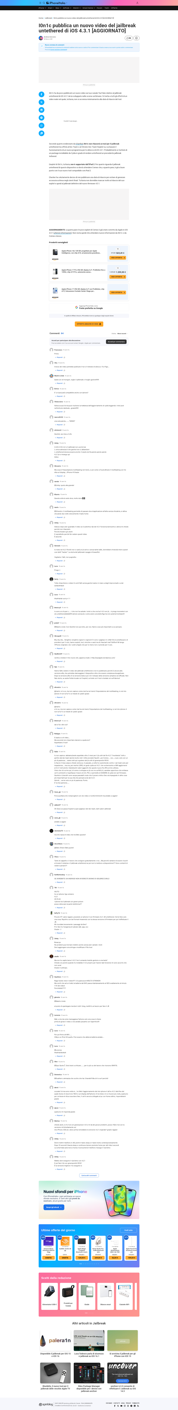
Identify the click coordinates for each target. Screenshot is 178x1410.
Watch (76, 8)
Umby (58, 485)
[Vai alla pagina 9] (96, 1263)
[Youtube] (121, 1406)
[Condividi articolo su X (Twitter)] (41, 102)
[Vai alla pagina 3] (85, 1263)
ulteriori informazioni (62, 233)
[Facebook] (114, 1406)
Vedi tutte (128, 1230)
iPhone (41, 8)
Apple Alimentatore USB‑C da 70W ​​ (115, 1250)
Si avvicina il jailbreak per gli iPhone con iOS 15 (123, 1354)
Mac (57, 8)
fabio (57, 848)
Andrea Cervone (50, 37)
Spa (57, 1066)
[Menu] (40, 3)
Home (41, 18)
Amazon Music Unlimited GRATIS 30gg (48, 1250)
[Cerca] (44, 3)
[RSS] (138, 1406)
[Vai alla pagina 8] (94, 1263)
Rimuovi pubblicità (89, 85)
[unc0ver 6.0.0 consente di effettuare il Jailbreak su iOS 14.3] (122, 1373)
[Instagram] (124, 1406)
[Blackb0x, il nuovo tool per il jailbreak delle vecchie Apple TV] (55, 1373)
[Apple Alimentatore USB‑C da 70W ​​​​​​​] (115, 1241)
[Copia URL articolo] (41, 133)
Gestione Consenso (84, 1405)
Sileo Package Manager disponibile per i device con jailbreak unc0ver (88, 1388)
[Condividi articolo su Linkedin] (41, 110)
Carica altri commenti (89, 1175)
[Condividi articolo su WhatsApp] (41, 125)
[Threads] (128, 1406)
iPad (50, 8)
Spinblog (66, 1403)
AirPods (66, 8)
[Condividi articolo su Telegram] (41, 118)
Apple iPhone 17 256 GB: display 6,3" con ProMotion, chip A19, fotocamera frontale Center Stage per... (83, 290)
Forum (99, 8)
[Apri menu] (67, 3)
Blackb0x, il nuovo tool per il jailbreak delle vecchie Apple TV (55, 1387)
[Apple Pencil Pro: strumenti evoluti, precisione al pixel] (131, 1241)
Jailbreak (48, 18)
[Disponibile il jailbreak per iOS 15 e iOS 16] (55, 1340)
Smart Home (88, 8)
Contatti (116, 1403)
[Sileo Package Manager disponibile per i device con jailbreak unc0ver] (89, 1373)
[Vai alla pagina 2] (83, 1263)
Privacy (128, 1403)
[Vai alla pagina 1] (80, 1263)
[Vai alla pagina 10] (98, 1263)
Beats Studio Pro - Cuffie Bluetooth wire (98, 1250)
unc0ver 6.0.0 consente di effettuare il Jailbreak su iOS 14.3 (122, 1388)
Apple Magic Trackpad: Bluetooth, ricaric (81, 1250)
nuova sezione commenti (58, 49)
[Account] (137, 3)
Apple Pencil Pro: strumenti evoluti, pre (131, 1250)
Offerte (114, 8)
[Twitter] (118, 1406)
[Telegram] (131, 1406)
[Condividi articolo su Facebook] (41, 94)
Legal (123, 1403)
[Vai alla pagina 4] (87, 1263)
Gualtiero (59, 1078)
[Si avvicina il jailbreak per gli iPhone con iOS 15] (122, 1340)
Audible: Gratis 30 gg (65, 1249)
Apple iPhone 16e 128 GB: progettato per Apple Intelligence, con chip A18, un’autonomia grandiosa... (81, 252)
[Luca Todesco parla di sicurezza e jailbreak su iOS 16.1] (89, 1340)
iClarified (79, 144)
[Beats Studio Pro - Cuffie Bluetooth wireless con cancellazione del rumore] (98, 1241)
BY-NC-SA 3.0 (72, 1405)
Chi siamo (109, 1403)
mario (58, 691)
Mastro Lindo (60, 627)
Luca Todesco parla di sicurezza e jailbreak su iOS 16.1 (89, 1354)
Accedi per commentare (116, 342)
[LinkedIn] (134, 1406)
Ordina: (114, 333)
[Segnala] (64, 357)
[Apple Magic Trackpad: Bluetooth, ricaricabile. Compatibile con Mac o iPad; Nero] (82, 1241)
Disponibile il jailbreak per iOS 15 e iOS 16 (55, 1354)
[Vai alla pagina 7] (92, 1263)
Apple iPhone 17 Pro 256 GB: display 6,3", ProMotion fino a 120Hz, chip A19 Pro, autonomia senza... (83, 271)
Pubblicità (135, 1403)
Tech (107, 8)
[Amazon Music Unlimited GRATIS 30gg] (48, 1241)
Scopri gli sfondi (52, 1207)
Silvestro (59, 511)
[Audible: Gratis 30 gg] (65, 1241)
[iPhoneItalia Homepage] (55, 3)
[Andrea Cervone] (41, 38)
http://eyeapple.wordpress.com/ (103, 658)
